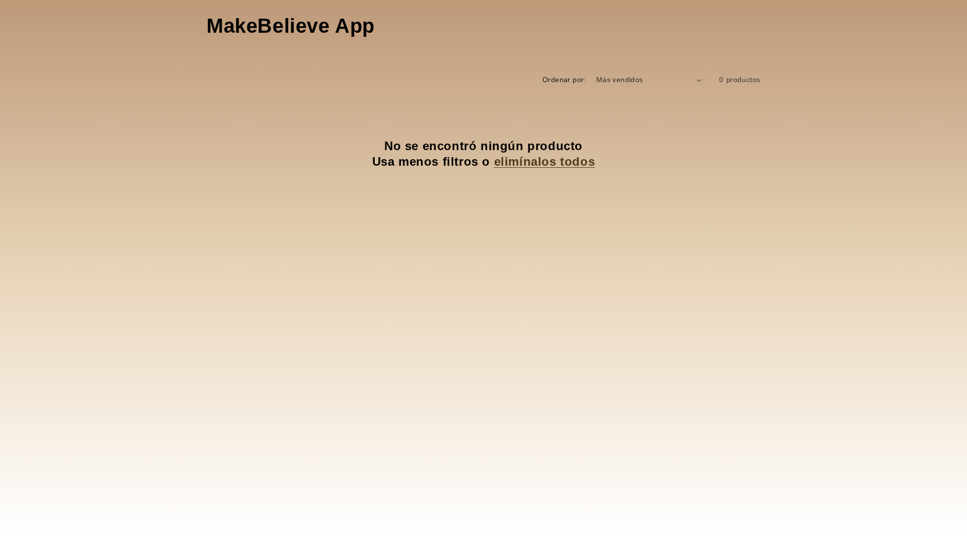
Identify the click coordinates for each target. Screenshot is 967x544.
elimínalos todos (544, 161)
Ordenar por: (564, 80)
